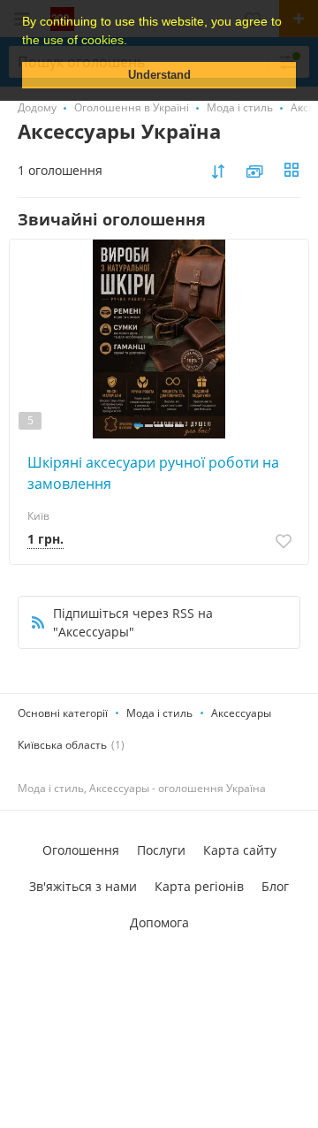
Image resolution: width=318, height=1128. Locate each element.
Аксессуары (241, 712)
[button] (133, 41)
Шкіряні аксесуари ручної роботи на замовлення (153, 473)
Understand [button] (159, 75)
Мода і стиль (159, 712)
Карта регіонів (199, 886)
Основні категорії (63, 712)
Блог (275, 886)
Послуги (161, 850)
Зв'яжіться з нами (83, 886)
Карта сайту (239, 850)
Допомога (159, 922)
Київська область (62, 744)
